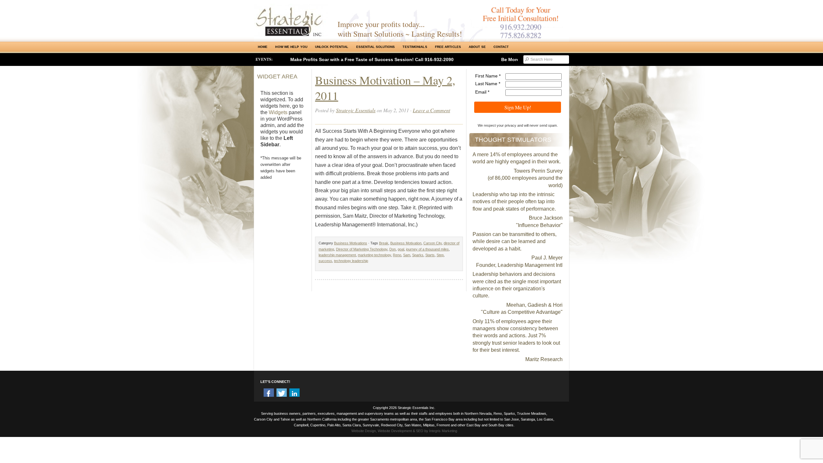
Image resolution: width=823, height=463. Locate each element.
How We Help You (291, 47)
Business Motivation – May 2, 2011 (385, 87)
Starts (430, 255)
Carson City (432, 243)
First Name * (488, 75)
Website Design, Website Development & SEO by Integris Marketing (404, 431)
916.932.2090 (520, 27)
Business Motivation (405, 243)
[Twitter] (281, 393)
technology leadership (351, 261)
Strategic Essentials (355, 110)
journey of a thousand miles (427, 249)
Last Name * (487, 83)
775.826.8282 (520, 35)
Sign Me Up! (517, 107)
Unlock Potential (331, 47)
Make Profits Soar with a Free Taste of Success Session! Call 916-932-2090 (372, 59)
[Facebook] (269, 393)
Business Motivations (350, 243)
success (325, 261)
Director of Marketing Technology (361, 249)
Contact (501, 47)
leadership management (337, 255)
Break (383, 243)
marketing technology (374, 255)
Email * (482, 92)
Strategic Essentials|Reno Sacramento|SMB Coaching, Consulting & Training (291, 20)
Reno (397, 255)
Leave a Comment (431, 110)
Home (262, 47)
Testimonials (414, 47)
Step (440, 255)
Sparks (417, 255)
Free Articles (448, 47)
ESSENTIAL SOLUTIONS (375, 47)
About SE (477, 47)
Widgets (278, 112)
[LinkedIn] (294, 393)
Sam (406, 255)
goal (401, 249)
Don (392, 249)
